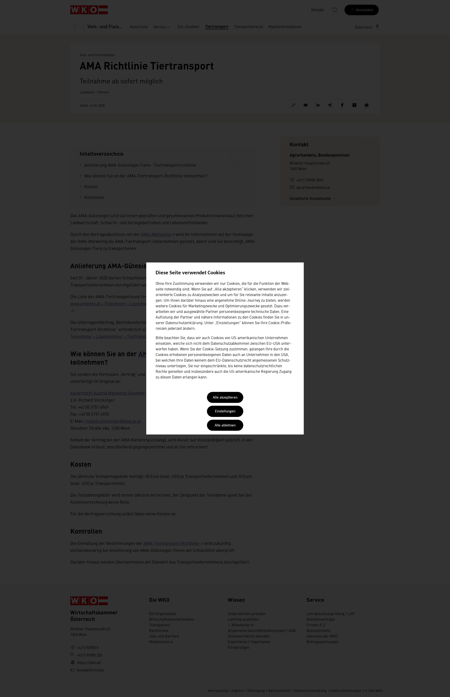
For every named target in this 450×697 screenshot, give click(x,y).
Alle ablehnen (225, 425)
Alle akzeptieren (225, 398)
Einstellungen (225, 412)
